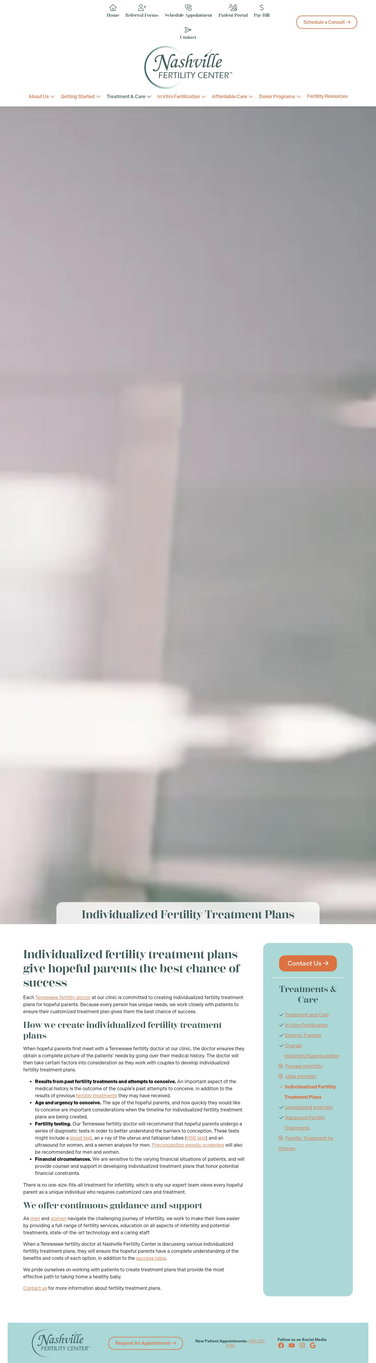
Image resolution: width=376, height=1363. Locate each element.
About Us (38, 96)
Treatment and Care (307, 1015)
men (35, 1218)
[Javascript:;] (280, 1066)
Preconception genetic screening (188, 1145)
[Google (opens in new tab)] (312, 1345)
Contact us (35, 1288)
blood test (81, 1138)
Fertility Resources (327, 96)
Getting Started (78, 96)
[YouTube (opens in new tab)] (291, 1345)
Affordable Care (229, 96)
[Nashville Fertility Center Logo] (188, 67)
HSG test (196, 1138)
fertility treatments (96, 1095)
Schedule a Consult (324, 22)
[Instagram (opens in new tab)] (302, 1345)
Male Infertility (301, 1076)
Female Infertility (304, 1066)
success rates (151, 1258)
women (58, 1218)
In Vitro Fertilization (178, 96)
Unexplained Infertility (309, 1107)
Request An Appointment (142, 1343)
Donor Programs (277, 96)
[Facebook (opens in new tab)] (281, 1345)
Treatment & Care (126, 96)
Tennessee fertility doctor (62, 997)
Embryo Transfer (303, 1035)
